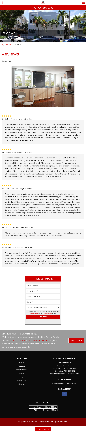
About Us (8, 45)
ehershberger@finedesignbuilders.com (64, 374)
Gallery (21, 373)
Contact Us (21, 380)
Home (21, 362)
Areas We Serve (21, 370)
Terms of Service (47, 313)
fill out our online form (38, 340)
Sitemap (21, 384)
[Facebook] (64, 394)
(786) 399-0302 (45, 8)
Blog (21, 377)
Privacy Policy (34, 313)
